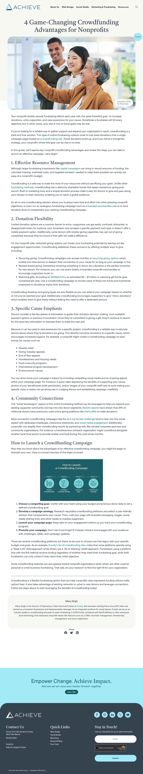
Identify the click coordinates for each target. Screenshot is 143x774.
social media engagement (93, 423)
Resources (123, 7)
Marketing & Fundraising (103, 7)
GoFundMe (90, 411)
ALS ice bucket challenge (81, 419)
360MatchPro (57, 277)
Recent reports (90, 408)
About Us (54, 7)
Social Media (82, 7)
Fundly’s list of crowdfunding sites (67, 545)
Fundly (80, 606)
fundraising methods (22, 187)
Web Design (68, 7)
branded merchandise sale (102, 206)
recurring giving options (105, 258)
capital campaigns (70, 168)
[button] (65, 632)
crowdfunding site (52, 139)
